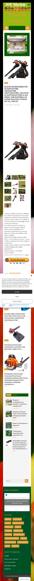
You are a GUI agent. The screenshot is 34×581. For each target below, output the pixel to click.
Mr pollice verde (17, 14)
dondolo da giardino (10, 542)
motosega (23, 538)
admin (6, 105)
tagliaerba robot (18, 530)
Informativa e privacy (10, 565)
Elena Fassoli (16, 408)
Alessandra (15, 427)
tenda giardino (8, 526)
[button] (31, 275)
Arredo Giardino (16, 43)
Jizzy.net (15, 559)
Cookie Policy (3, 305)
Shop (6, 83)
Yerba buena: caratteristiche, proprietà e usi (18, 433)
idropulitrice (8, 534)
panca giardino (17, 519)
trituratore (7, 523)
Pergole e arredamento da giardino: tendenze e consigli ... (16, 49)
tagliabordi (8, 519)
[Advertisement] (17, 119)
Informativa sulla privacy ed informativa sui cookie (19, 305)
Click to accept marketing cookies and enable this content (17, 502)
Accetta (17, 292)
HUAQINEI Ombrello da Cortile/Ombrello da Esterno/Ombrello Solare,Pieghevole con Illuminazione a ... (20, 445)
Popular (15, 395)
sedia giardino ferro (19, 534)
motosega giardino (22, 542)
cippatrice (17, 526)
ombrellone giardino (18, 523)
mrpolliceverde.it (15, 576)
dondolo (7, 546)
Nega (17, 296)
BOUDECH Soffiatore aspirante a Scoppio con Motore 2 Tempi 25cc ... (14, 347)
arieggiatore (8, 530)
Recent (9, 395)
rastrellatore (15, 546)
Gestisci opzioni (17, 301)
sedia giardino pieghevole (11, 538)
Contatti (6, 556)
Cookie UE (7, 569)
